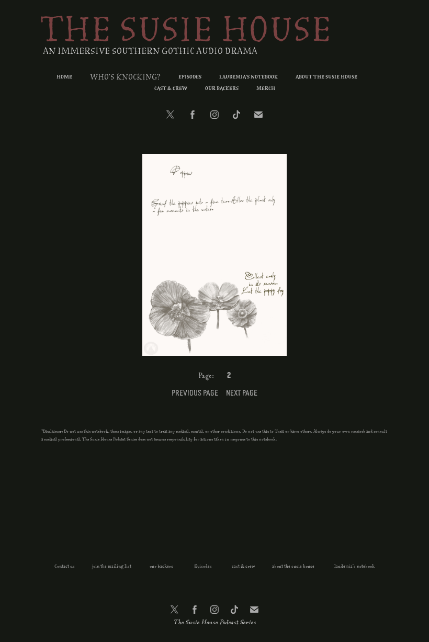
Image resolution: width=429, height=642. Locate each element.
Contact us (64, 566)
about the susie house (293, 566)
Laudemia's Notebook (248, 77)
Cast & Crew (170, 88)
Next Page (241, 392)
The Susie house (186, 31)
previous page (195, 392)
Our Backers (222, 88)
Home (64, 77)
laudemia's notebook (354, 566)
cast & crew (243, 566)
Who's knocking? (125, 77)
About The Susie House (326, 77)
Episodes (189, 77)
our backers (161, 566)
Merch (265, 88)
